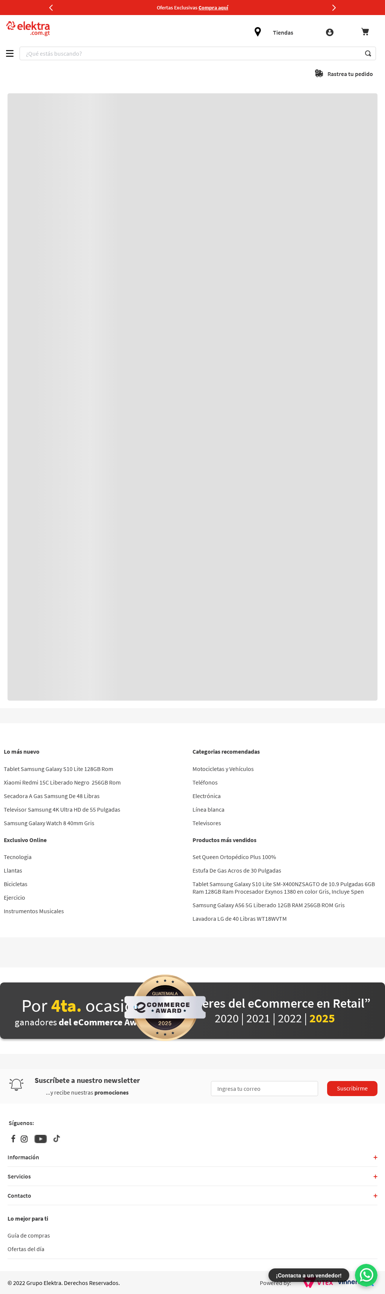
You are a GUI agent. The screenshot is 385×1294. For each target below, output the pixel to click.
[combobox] (198, 53)
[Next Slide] (333, 7)
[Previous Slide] (51, 7)
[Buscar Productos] (368, 53)
